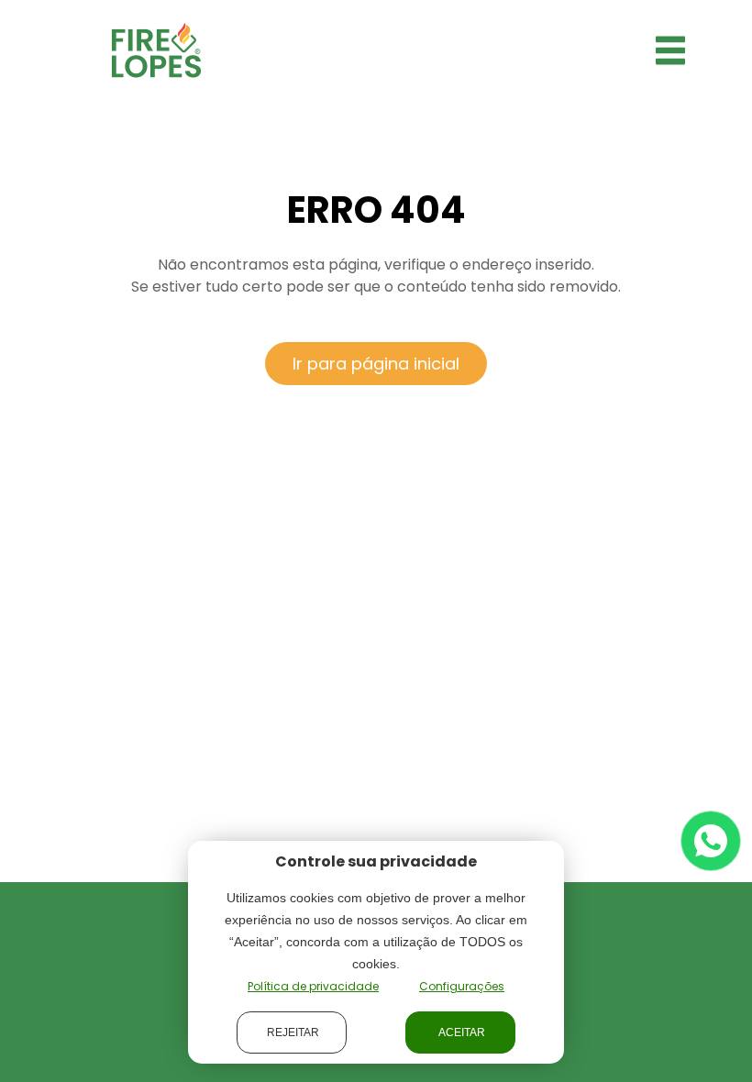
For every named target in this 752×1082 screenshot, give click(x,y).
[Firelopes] (156, 49)
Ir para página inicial (376, 363)
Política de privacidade (313, 986)
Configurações (461, 986)
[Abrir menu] (670, 50)
